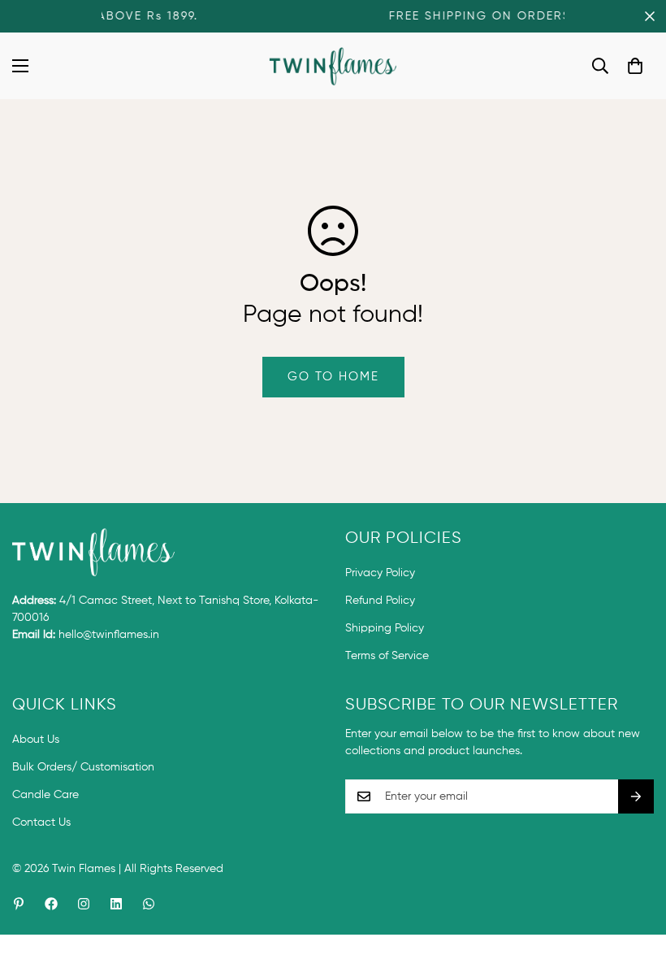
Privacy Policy (380, 573)
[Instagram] (83, 903)
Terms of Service (387, 656)
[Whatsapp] (148, 903)
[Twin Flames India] (333, 66)
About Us (35, 739)
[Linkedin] (116, 903)
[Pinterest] (18, 903)
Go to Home (333, 377)
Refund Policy (380, 600)
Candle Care (45, 795)
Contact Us (41, 822)
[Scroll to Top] (634, 870)
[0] (635, 66)
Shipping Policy (384, 628)
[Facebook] (51, 903)
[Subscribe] (636, 796)
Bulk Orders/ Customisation (83, 767)
